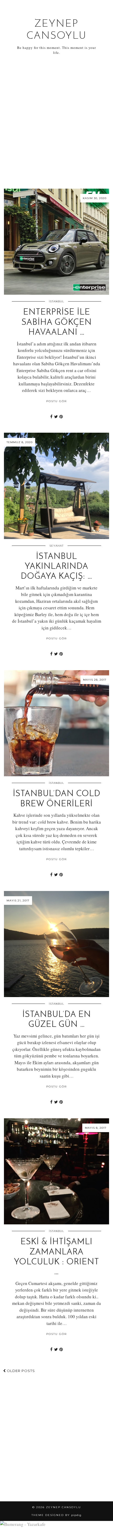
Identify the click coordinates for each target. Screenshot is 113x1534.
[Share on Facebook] (51, 416)
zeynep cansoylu (63, 1507)
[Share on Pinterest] (61, 416)
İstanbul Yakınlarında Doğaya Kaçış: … (56, 567)
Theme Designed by (56, 1515)
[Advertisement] (56, 122)
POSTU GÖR (56, 401)
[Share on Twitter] (56, 416)
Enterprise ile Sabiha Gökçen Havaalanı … (57, 322)
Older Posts (20, 1371)
